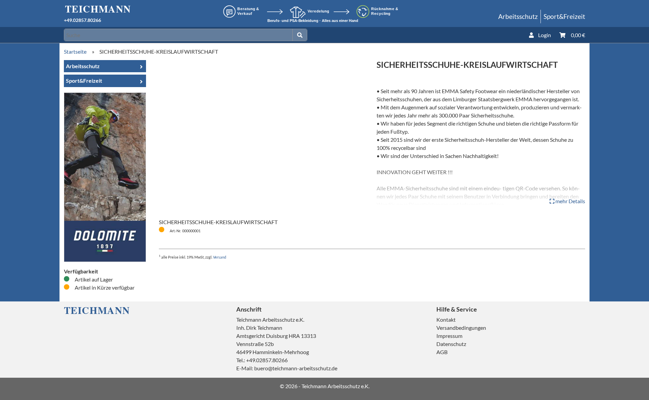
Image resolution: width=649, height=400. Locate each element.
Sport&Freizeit (564, 16)
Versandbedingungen (461, 327)
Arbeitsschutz (518, 16)
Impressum (449, 335)
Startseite (75, 51)
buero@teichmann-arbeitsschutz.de (295, 368)
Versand (219, 257)
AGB (442, 352)
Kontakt (446, 319)
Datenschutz (451, 344)
